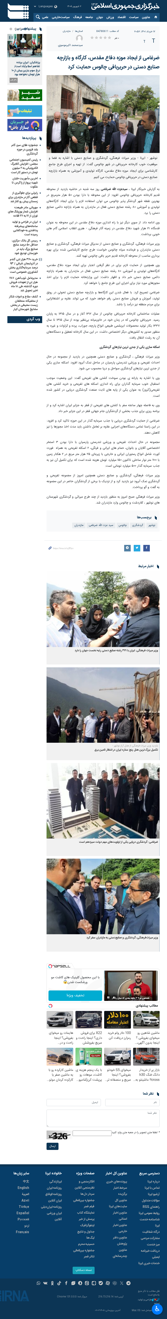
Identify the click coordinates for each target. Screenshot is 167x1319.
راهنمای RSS (151, 1207)
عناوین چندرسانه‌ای (120, 1253)
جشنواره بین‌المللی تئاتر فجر (83, 1253)
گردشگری (137, 525)
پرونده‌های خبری (116, 1181)
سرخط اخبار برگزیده (120, 1191)
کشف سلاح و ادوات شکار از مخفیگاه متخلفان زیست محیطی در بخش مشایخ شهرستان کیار (23, 303)
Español (23, 1213)
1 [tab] (25, 29)
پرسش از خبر (86, 1219)
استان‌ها (79, 31)
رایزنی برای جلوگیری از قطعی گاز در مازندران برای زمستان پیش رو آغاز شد (23, 197)
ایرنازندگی (55, 1181)
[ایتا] (87, 1283)
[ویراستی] (73, 1283)
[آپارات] (108, 1283)
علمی (45, 17)
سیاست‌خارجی (61, 17)
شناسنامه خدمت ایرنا (150, 1222)
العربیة (25, 1194)
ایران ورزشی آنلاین (54, 1216)
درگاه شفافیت (151, 1232)
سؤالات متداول (151, 1200)
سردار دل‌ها (87, 1194)
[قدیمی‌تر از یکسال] (103, 609)
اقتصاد (121, 17)
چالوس (123, 525)
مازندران (67, 31)
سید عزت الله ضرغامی (101, 525)
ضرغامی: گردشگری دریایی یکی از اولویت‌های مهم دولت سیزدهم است (118, 842)
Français (22, 1232)
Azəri (25, 1200)
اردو (26, 1226)
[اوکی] (52, 1283)
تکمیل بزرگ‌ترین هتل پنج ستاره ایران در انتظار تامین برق (126, 750)
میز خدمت (153, 1244)
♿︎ (157, 1309)
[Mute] (114, 997)
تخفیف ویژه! (75, 996)
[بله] (101, 1283)
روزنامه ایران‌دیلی (51, 1207)
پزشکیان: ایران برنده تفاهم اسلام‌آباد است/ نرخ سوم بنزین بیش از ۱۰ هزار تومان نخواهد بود (26, 68)
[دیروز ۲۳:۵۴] (24, 45)
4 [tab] (11, 29)
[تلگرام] (129, 1283)
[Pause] (108, 997)
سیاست (134, 17)
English (23, 1188)
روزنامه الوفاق (53, 1194)
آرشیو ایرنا (154, 1194)
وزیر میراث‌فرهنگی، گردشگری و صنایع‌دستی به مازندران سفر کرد (122, 938)
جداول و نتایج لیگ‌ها (85, 1235)
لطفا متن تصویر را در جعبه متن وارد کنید (136, 1133)
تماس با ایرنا (152, 1188)
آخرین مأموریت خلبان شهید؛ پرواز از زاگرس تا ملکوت (25, 182)
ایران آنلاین (55, 1200)
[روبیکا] (115, 1283)
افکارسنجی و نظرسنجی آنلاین (84, 1184)
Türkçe (24, 1207)
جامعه (89, 17)
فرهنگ (77, 17)
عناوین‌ (146, 17)
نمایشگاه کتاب (85, 1213)
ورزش (110, 17)
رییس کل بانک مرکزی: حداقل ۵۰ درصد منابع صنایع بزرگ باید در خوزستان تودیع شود (25, 247)
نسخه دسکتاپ (83, 1270)
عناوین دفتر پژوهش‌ (120, 1240)
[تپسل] (50, 966)
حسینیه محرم (86, 1244)
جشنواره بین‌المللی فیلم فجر (83, 1203)
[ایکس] (122, 1283)
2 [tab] (20, 29)
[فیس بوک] (66, 1283)
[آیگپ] (94, 1283)
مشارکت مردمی (150, 1238)
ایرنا (125, 6)
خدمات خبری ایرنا (149, 1263)
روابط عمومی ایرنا (149, 1213)
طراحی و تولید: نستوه (148, 1301)
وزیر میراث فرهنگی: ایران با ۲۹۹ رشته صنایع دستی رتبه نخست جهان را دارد (116, 650)
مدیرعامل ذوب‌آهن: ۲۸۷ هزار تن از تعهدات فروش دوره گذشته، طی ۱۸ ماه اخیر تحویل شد (23, 284)
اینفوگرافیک (87, 1225)
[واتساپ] (39, 1283)
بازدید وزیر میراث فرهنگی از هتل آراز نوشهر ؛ (135, 746)
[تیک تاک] (59, 1283)
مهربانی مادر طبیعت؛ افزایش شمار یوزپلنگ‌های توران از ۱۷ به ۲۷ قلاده (23, 211)
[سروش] (80, 1283)
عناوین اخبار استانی (120, 1216)
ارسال (52, 1146)
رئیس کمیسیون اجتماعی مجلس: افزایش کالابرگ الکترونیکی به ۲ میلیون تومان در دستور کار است (23, 166)
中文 (26, 1181)
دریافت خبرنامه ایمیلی (150, 1254)
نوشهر (152, 525)
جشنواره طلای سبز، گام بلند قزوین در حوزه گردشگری (24, 149)
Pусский (23, 1219)
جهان (99, 17)
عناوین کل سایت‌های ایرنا (118, 1203)
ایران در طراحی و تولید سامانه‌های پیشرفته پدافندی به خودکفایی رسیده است (25, 228)
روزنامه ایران (54, 1188)
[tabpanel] (24, 59)
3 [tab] (15, 29)
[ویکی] (45, 1283)
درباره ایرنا (153, 1181)
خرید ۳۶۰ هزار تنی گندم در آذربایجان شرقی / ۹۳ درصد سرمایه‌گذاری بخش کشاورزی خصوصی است (23, 266)
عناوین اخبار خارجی (120, 1228)
